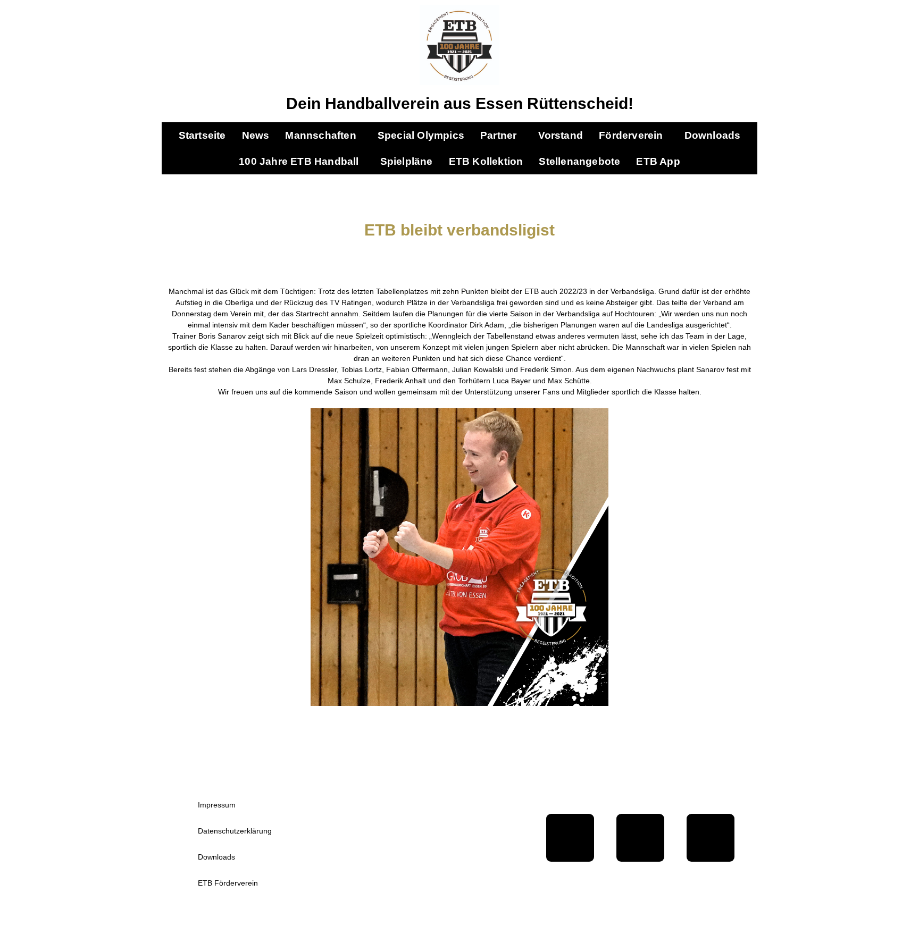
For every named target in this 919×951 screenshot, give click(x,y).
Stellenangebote (579, 161)
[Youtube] (640, 838)
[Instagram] (710, 838)
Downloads (712, 135)
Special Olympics (421, 135)
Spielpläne (406, 161)
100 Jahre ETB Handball (298, 161)
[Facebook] (570, 838)
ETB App (658, 161)
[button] (323, 135)
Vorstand (560, 135)
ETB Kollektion (486, 161)
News (256, 135)
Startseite (202, 135)
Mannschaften (320, 135)
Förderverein (631, 135)
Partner (498, 135)
